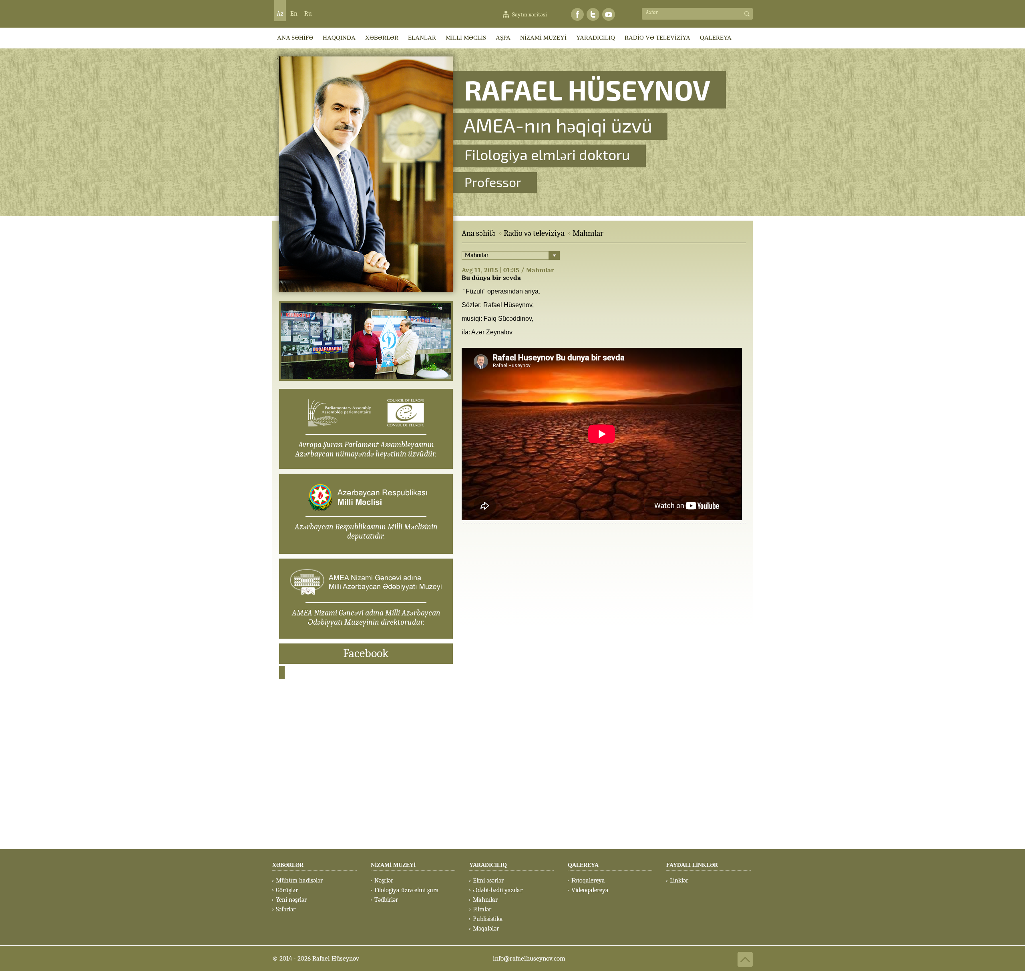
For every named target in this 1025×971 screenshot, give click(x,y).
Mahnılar (588, 233)
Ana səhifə (479, 233)
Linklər (679, 880)
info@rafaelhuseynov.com (529, 958)
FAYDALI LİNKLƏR (692, 865)
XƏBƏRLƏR (381, 37)
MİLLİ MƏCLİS (466, 37)
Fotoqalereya (588, 880)
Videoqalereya (590, 890)
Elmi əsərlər (488, 880)
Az (280, 13)
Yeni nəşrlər (291, 899)
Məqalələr (486, 928)
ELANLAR (422, 37)
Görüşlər (287, 890)
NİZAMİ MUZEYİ (543, 37)
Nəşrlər (383, 880)
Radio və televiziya (534, 233)
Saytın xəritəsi (529, 14)
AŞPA (503, 37)
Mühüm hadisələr (299, 880)
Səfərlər (285, 909)
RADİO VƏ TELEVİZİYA (657, 37)
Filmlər (482, 909)
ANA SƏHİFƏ (295, 37)
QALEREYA (716, 37)
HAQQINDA (339, 37)
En (293, 13)
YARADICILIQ (595, 37)
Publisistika (488, 919)
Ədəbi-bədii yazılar (498, 890)
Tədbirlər (386, 899)
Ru (308, 13)
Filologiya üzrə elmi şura (406, 890)
